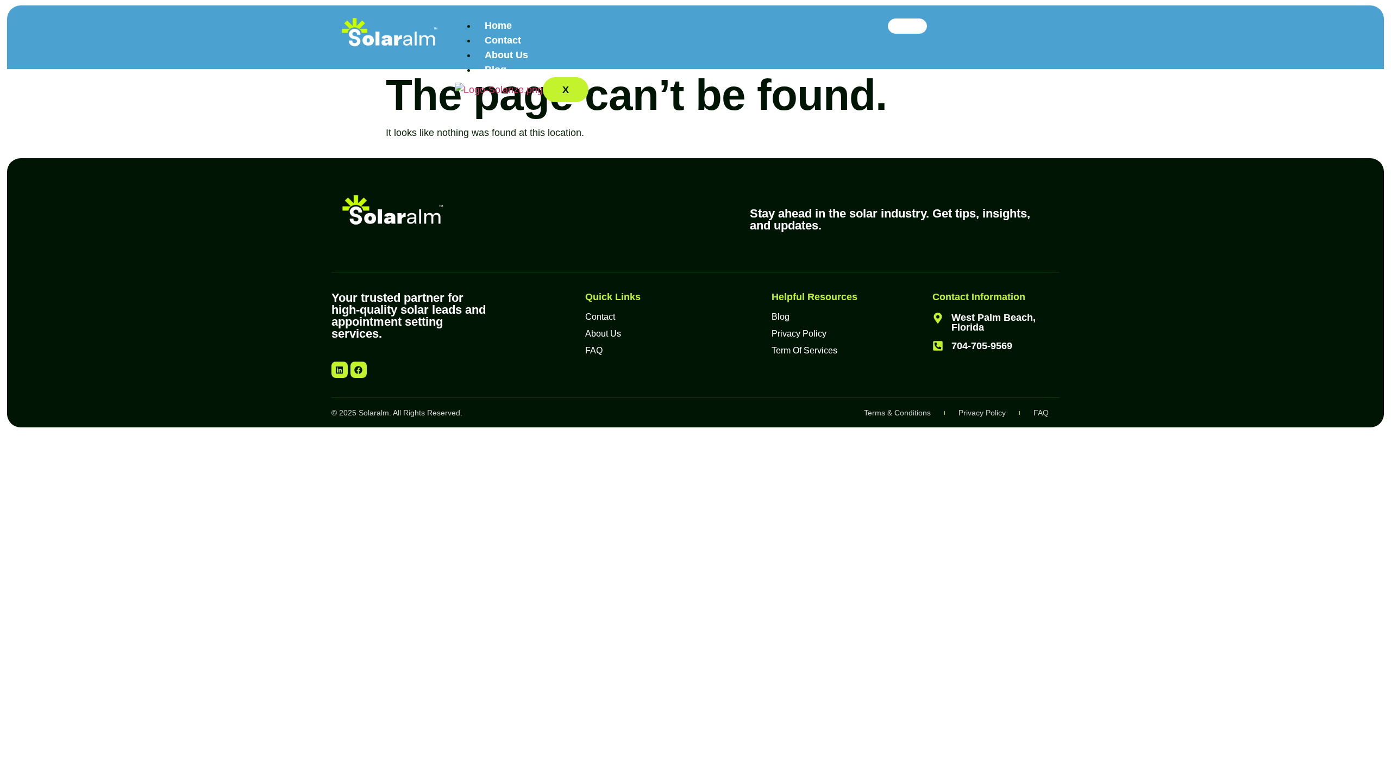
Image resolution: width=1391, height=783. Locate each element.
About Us (506, 54)
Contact (503, 40)
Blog (495, 69)
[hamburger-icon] (907, 26)
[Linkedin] (339, 370)
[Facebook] (358, 370)
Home (498, 25)
